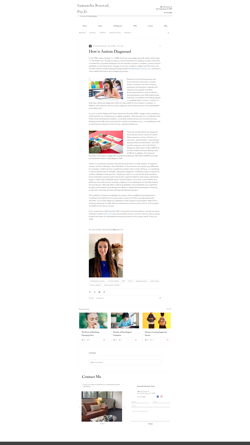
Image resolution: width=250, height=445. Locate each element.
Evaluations (127, 32)
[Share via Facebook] (90, 292)
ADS (123, 281)
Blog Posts (82, 32)
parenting (92, 32)
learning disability (113, 281)
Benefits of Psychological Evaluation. (122, 334)
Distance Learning (115, 32)
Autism (130, 281)
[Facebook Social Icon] (158, 397)
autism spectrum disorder (112, 285)
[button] (168, 32)
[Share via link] (104, 292)
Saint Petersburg (161, 9)
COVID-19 (102, 32)
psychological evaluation (97, 281)
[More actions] (160, 46)
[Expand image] (106, 89)
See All (169, 309)
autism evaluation (95, 285)
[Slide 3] (103, 423)
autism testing (154, 281)
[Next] (124, 407)
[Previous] (79, 407)
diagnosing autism (141, 281)
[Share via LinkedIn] (99, 292)
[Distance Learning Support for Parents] (157, 320)
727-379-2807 (168, 13)
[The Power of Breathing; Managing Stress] (93, 320)
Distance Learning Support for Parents (156, 334)
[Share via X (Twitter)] (95, 292)
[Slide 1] (100, 423)
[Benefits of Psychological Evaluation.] (125, 320)
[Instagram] (161, 397)
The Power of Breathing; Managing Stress (90, 334)
